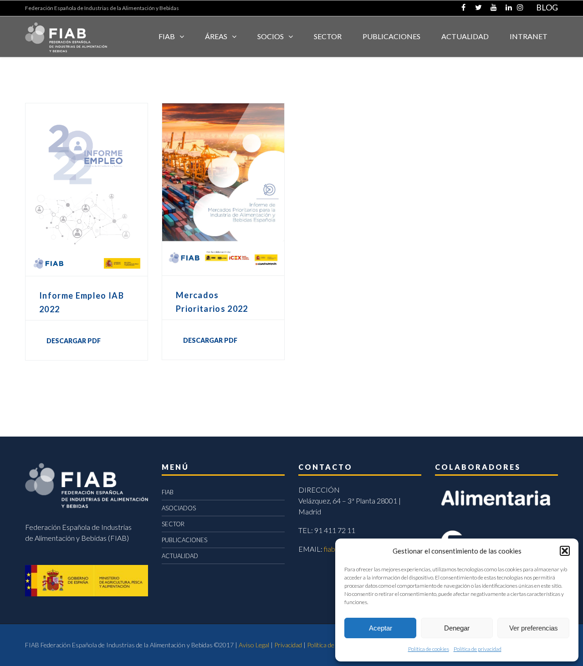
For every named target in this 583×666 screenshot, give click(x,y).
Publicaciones (391, 36)
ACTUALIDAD (465, 36)
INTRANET (528, 36)
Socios (270, 36)
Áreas (216, 36)
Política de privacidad (477, 649)
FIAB (167, 36)
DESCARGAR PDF (73, 341)
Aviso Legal (254, 645)
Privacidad (288, 645)
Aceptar (380, 628)
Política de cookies (428, 649)
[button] (564, 550)
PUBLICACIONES (184, 540)
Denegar (457, 628)
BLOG (547, 7)
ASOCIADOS (179, 508)
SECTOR (328, 36)
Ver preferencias (533, 628)
